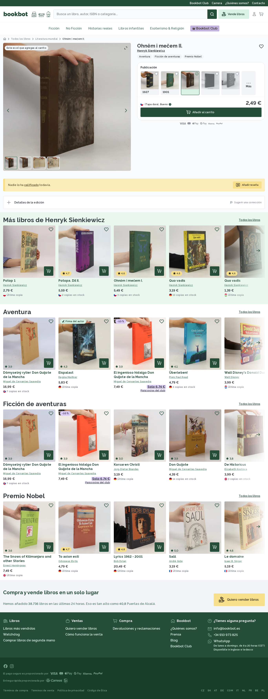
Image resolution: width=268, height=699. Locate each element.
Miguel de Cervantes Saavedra (22, 381)
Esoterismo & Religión (167, 28)
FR (250, 690)
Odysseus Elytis (68, 561)
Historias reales (100, 28)
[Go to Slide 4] (53, 163)
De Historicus (235, 464)
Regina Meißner (67, 377)
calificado (31, 185)
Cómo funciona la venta (84, 634)
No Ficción (74, 28)
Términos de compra (15, 690)
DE (222, 690)
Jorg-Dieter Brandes (126, 469)
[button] (67, 107)
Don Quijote (178, 464)
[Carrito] (261, 14)
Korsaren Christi (127, 464)
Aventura (17, 311)
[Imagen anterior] (8, 110)
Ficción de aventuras (34, 403)
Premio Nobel (24, 495)
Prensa (175, 634)
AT (215, 690)
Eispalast (65, 372)
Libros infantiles (131, 28)
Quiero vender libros (81, 628)
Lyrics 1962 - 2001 (128, 556)
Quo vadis (177, 280)
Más (248, 86)
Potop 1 (9, 280)
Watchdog (11, 634)
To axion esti (68, 556)
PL (263, 690)
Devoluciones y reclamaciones (136, 628)
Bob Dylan (120, 561)
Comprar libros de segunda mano (29, 640)
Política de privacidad (70, 690)
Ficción (54, 28)
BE (257, 690)
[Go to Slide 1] (11, 163)
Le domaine (234, 556)
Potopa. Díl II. (68, 280)
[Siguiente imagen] (125, 110)
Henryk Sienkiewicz (151, 50)
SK (209, 690)
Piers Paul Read (178, 377)
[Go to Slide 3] (39, 163)
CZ (203, 690)
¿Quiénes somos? (183, 628)
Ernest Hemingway (14, 565)
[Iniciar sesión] (254, 14)
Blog (174, 640)
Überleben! (178, 372)
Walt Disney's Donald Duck (246, 372)
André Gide (176, 561)
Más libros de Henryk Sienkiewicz (54, 219)
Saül (172, 556)
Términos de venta (42, 690)
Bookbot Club (181, 646)
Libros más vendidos (19, 628)
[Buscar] (212, 14)
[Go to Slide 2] (25, 163)
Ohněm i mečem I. (128, 280)
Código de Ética (97, 690)
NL (244, 690)
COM (230, 690)
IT (237, 690)
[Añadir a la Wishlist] (261, 46)
